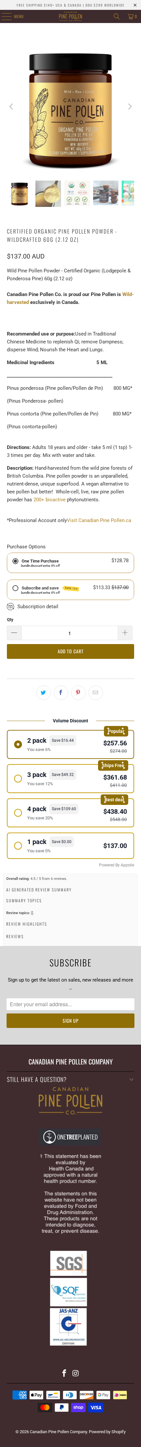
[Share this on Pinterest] (78, 693)
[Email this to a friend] (96, 693)
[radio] (70, 744)
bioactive (56, 500)
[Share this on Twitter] (43, 693)
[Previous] (12, 107)
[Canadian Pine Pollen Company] (70, 16)
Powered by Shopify (107, 1431)
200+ (39, 500)
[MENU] (3, 16)
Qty (10, 619)
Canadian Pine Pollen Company (58, 1431)
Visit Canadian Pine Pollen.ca (99, 520)
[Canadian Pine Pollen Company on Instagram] (76, 1374)
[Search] (117, 16)
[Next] (129, 107)
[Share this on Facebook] (61, 693)
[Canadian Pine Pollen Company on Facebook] (65, 1374)
